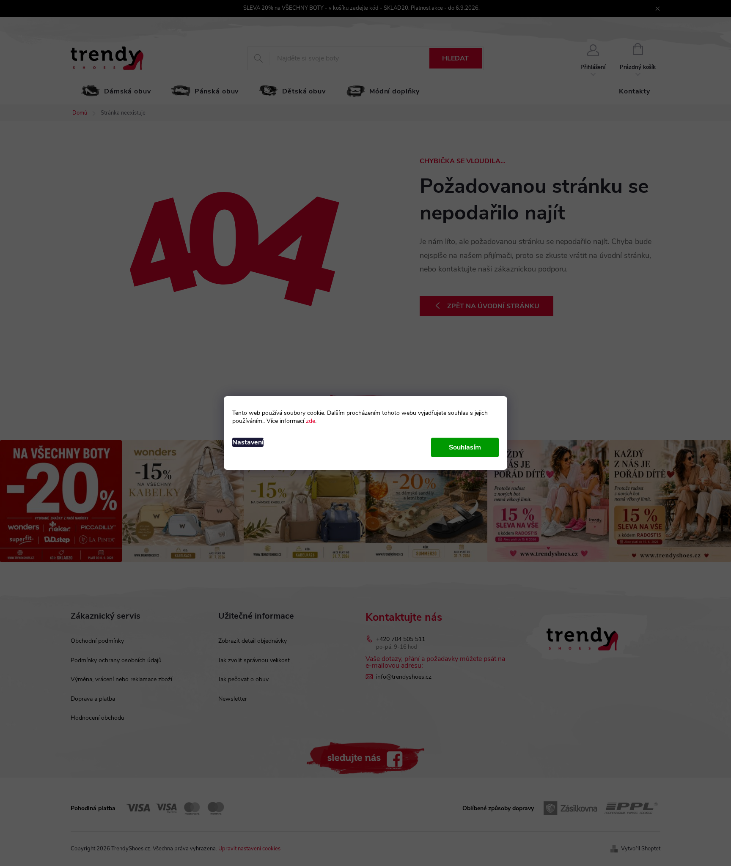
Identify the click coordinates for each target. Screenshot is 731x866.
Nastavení (248, 442)
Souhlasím (465, 447)
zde (310, 421)
